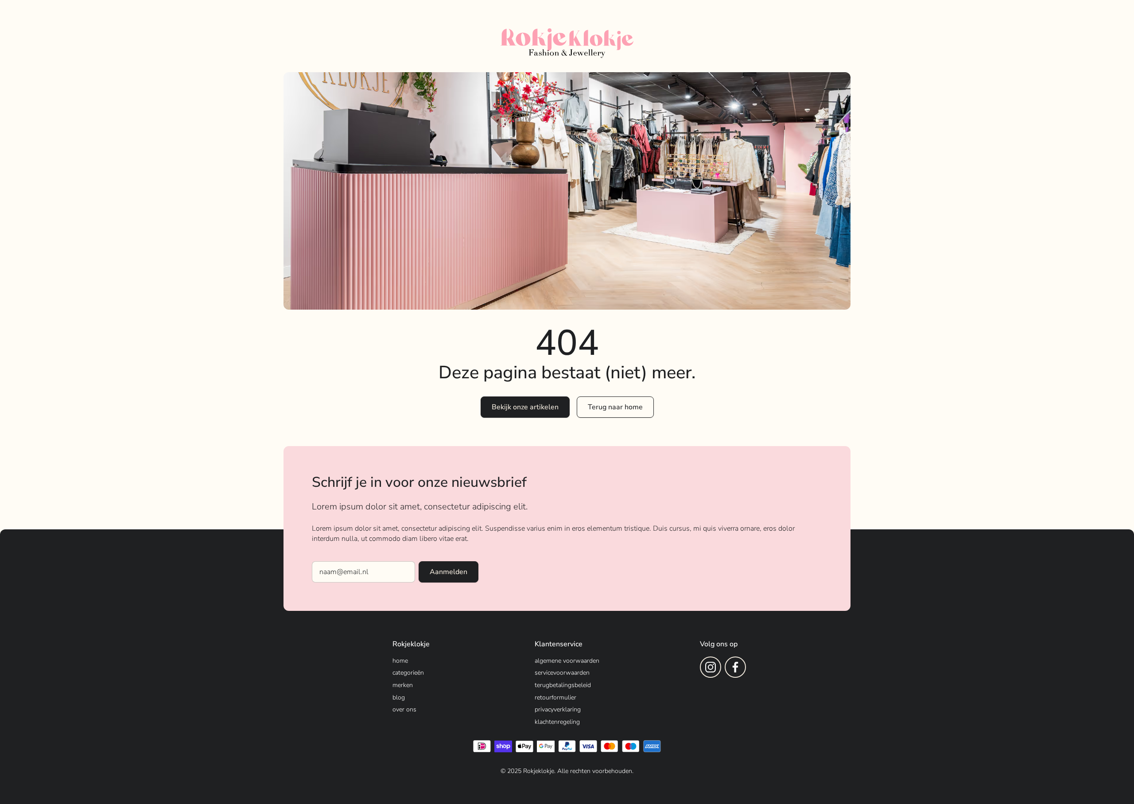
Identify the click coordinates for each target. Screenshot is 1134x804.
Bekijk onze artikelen (525, 407)
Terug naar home (615, 407)
